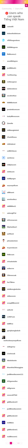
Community (7, 8)
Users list (19, 8)
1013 (18, 443)
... (15, 443)
